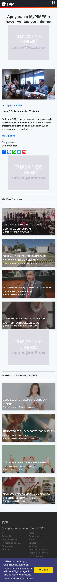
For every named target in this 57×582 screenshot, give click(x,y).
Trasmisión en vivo (38, 553)
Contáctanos (35, 536)
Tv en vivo (7, 536)
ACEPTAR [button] (43, 570)
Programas (7, 546)
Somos (32, 539)
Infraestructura (36, 556)
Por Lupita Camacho (12, 105)
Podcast (6, 549)
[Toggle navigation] (47, 4)
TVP (4, 533)
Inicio (31, 533)
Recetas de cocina (11, 543)
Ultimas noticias (10, 539)
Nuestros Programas (39, 549)
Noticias (32, 546)
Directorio (33, 543)
